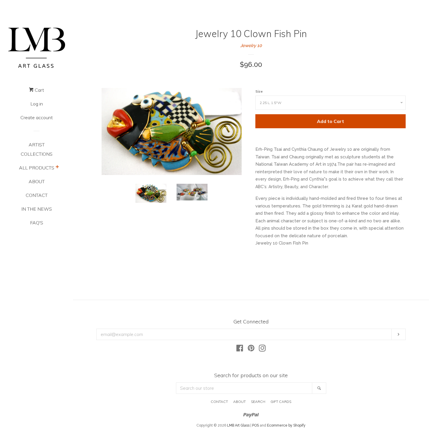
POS (255, 425)
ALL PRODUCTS (36, 168)
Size (259, 91)
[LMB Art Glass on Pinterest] (251, 349)
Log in (36, 104)
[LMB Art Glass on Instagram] (262, 349)
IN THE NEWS (36, 209)
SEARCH (258, 401)
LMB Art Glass (238, 425)
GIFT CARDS (281, 401)
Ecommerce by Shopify (286, 425)
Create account (36, 117)
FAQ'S (36, 223)
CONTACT (37, 195)
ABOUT (37, 181)
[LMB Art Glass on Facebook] (239, 349)
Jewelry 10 (251, 45)
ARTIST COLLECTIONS (37, 149)
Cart (39, 90)
